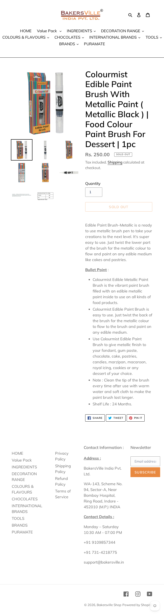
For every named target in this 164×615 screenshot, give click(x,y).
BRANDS (20, 525)
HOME (17, 453)
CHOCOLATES (25, 499)
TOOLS (18, 518)
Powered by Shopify (137, 605)
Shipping (115, 162)
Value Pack (22, 460)
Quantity (93, 183)
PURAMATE (22, 532)
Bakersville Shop (109, 605)
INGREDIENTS (24, 467)
